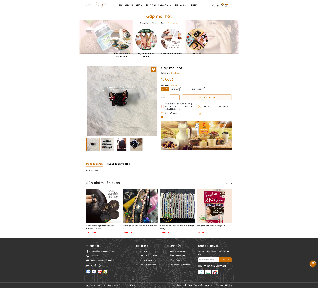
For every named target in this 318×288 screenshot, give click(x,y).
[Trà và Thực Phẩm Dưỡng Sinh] (121, 43)
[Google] (105, 271)
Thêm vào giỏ (208, 97)
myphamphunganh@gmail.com (103, 260)
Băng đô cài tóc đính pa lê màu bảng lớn (140, 227)
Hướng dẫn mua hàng (179, 251)
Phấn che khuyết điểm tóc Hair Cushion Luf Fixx (100, 227)
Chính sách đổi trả (146, 251)
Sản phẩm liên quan (103, 182)
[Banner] (196, 135)
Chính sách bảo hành (147, 265)
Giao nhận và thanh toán (180, 265)
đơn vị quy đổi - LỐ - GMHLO (192, 89)
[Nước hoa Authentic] (171, 42)
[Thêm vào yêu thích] (153, 69)
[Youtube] (100, 271)
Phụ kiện (179, 5)
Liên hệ (193, 5)
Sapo (133, 285)
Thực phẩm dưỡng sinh (158, 5)
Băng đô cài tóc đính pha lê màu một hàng (177, 227)
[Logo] (96, 5)
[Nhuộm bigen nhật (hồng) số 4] (214, 206)
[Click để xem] (121, 101)
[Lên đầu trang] (313, 273)
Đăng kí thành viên (177, 256)
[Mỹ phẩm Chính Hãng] (146, 43)
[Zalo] (88, 271)
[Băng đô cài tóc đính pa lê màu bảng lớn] (140, 206)
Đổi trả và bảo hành (178, 260)
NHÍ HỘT (165, 89)
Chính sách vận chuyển (148, 260)
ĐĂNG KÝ (225, 260)
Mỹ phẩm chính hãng (129, 5)
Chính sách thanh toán (148, 256)
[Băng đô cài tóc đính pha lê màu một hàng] (177, 206)
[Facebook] (94, 271)
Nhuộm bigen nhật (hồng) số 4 (211, 225)
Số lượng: (164, 97)
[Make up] (197, 42)
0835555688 (95, 256)
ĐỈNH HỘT (175, 89)
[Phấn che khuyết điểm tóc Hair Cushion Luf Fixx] (103, 206)
